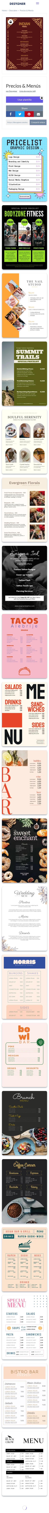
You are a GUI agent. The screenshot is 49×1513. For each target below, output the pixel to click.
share (25, 108)
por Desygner (11, 91)
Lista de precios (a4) (27, 91)
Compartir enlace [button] (38, 122)
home (4, 10)
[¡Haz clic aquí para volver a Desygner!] (17, 5)
